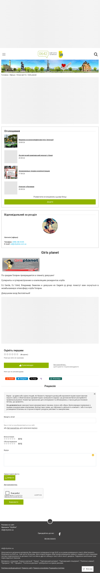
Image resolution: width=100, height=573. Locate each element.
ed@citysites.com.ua (18, 244)
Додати (50, 202)
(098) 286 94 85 (18, 242)
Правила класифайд (40, 568)
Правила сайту (27, 568)
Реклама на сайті (7, 525)
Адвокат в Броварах (26, 187)
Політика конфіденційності (11, 568)
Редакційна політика (56, 568)
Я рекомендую (27, 365)
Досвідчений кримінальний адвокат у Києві (36, 155)
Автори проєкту (50, 539)
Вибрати (10, 478)
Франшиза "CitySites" (9, 527)
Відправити (13, 502)
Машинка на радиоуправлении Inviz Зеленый (36, 140)
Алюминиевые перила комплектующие (34, 171)
